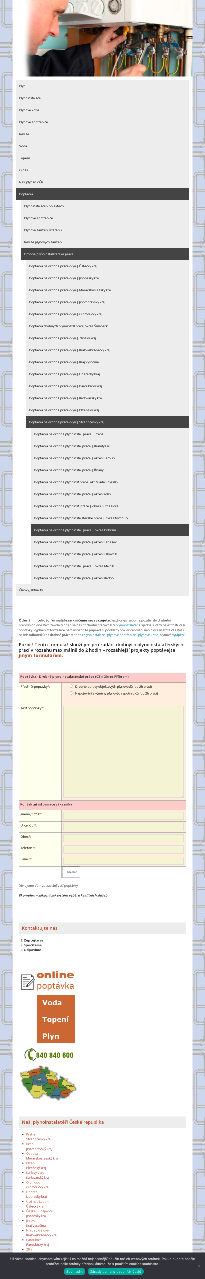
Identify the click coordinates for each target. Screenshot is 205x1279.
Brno (30, 1144)
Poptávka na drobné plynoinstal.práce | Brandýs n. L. (73, 446)
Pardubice (34, 1240)
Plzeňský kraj (36, 1168)
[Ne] (198, 1265)
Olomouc (33, 1182)
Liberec (31, 1192)
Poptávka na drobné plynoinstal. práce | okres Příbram (75, 530)
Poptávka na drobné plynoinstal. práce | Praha (69, 434)
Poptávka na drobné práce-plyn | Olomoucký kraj (65, 314)
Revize (24, 134)
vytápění (178, 634)
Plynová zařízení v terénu (43, 230)
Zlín (29, 1249)
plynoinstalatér (127, 625)
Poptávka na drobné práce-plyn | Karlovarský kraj (65, 398)
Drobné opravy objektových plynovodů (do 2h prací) (113, 686)
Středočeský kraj (38, 1139)
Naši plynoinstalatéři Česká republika (63, 1122)
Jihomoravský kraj (39, 1148)
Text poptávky (30, 708)
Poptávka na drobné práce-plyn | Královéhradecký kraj (69, 350)
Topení (24, 158)
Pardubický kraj (37, 1244)
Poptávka (26, 194)
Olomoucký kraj (37, 1187)
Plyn (22, 86)
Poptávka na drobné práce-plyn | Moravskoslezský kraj (70, 290)
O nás (23, 170)
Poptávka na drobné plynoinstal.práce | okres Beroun (74, 458)
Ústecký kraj (35, 1206)
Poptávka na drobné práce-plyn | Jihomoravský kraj (67, 302)
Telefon (26, 848)
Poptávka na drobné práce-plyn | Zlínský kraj (62, 338)
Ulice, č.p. (27, 825)
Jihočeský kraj (36, 1216)
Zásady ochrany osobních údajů (115, 1272)
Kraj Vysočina (36, 1225)
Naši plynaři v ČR (31, 182)
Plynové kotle (29, 110)
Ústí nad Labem (37, 1201)
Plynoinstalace (30, 98)
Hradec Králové (37, 1230)
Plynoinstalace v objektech (44, 206)
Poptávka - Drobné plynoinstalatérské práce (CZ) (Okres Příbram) (74, 676)
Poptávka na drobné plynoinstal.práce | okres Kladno (74, 578)
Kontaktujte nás (40, 928)
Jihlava (31, 1220)
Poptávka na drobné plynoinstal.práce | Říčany (69, 470)
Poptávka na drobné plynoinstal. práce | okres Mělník (74, 566)
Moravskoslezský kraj (42, 1158)
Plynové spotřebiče (33, 122)
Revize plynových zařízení (43, 242)
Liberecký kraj (36, 1196)
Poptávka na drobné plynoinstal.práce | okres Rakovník (75, 554)
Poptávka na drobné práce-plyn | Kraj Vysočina (64, 362)
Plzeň (30, 1163)
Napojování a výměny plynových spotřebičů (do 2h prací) (116, 693)
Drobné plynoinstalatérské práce (49, 254)
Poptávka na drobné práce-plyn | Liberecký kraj (64, 374)
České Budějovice (39, 1211)
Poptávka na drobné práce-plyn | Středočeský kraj (66, 422)
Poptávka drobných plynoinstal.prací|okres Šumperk (68, 326)
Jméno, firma (29, 814)
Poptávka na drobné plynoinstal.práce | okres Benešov (75, 542)
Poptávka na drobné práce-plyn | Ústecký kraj (63, 266)
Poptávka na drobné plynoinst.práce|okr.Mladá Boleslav (76, 482)
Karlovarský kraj (38, 1177)
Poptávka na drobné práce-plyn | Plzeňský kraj (64, 410)
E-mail (24, 859)
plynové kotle (148, 634)
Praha (30, 1134)
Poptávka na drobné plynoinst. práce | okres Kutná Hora (76, 506)
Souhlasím (74, 1272)
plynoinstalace (94, 634)
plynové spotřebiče (121, 634)
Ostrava (32, 1153)
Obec (24, 836)
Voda (23, 146)
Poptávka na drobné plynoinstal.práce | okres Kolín (72, 494)
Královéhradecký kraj (41, 1235)
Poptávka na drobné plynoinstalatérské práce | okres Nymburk (81, 518)
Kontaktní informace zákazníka (46, 804)
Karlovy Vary (35, 1172)
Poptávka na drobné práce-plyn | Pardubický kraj (65, 386)
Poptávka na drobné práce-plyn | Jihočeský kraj (64, 278)
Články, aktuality (31, 590)
